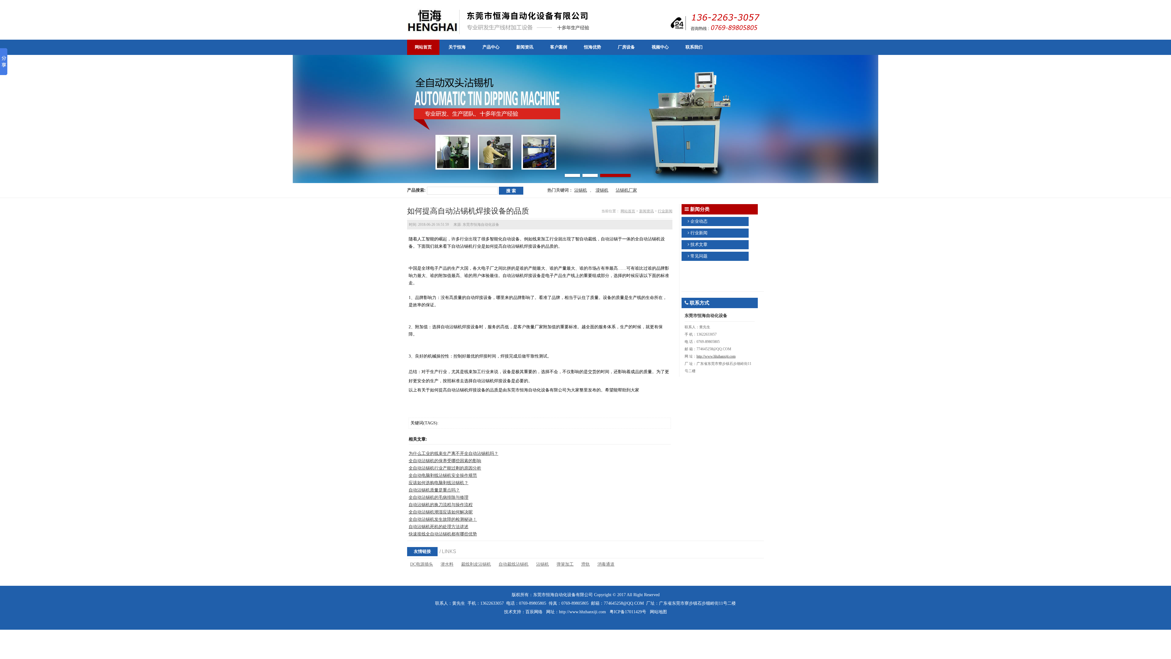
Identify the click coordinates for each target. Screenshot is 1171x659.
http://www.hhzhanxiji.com (716, 356)
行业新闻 (665, 211)
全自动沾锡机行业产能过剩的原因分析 (445, 468)
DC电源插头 (421, 564)
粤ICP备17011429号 (628, 612)
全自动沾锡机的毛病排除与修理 (438, 497)
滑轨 (585, 564)
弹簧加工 (565, 564)
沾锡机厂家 (626, 190)
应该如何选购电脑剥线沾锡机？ (438, 483)
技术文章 (698, 244)
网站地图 (658, 612)
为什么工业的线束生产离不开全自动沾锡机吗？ (453, 453)
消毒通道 (605, 564)
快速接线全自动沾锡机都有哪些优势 (443, 534)
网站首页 (628, 211)
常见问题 (698, 256)
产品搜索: (416, 190)
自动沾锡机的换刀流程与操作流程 (441, 504)
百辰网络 (534, 612)
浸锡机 (602, 190)
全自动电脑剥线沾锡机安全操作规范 (443, 475)
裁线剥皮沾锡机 (476, 564)
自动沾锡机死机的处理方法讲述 (438, 526)
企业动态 (698, 221)
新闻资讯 (646, 211)
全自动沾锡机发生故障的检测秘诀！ (443, 519)
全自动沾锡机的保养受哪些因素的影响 (445, 461)
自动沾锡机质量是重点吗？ (434, 490)
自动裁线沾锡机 (513, 564)
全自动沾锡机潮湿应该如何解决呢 (441, 512)
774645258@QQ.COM (624, 603)
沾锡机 (580, 190)
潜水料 (447, 564)
